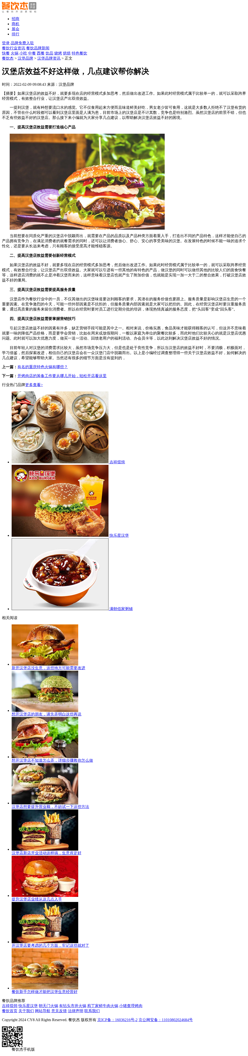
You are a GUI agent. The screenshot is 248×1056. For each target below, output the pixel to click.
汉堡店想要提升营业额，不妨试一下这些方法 (50, 807)
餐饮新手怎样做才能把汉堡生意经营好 (45, 992)
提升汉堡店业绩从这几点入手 (37, 899)
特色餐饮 (79, 53)
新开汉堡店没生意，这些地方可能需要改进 (48, 668)
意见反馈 (59, 1011)
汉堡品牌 (25, 58)
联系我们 (92, 1011)
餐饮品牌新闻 (37, 48)
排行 (15, 34)
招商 (15, 19)
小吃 (23, 53)
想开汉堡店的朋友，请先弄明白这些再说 (46, 714)
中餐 (32, 53)
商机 (15, 24)
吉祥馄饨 (9, 1006)
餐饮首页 (9, 1011)
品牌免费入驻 (22, 43)
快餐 (6, 53)
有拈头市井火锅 (72, 1006)
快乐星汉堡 (28, 1006)
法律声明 (75, 1011)
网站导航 (42, 1011)
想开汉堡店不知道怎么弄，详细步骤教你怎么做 (52, 760)
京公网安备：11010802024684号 (166, 1020)
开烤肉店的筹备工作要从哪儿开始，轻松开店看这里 (62, 376)
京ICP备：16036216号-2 (117, 1020)
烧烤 (58, 53)
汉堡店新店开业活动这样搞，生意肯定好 (46, 853)
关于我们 (26, 1011)
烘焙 (67, 53)
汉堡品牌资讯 (49, 58)
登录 (6, 43)
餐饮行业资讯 (13, 48)
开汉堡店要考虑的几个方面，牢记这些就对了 (50, 945)
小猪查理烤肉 (130, 1006)
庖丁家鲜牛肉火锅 (102, 1006)
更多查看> (34, 385)
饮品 (49, 53)
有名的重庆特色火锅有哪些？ (42, 367)
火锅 (14, 53)
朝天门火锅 (48, 1006)
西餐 (41, 53)
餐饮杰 (8, 58)
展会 (15, 29)
